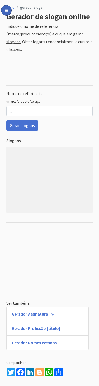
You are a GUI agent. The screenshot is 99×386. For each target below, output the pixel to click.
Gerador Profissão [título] (36, 328)
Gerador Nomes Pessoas (34, 342)
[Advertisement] (49, 69)
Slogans (13, 140)
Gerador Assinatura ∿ (33, 314)
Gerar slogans (22, 125)
